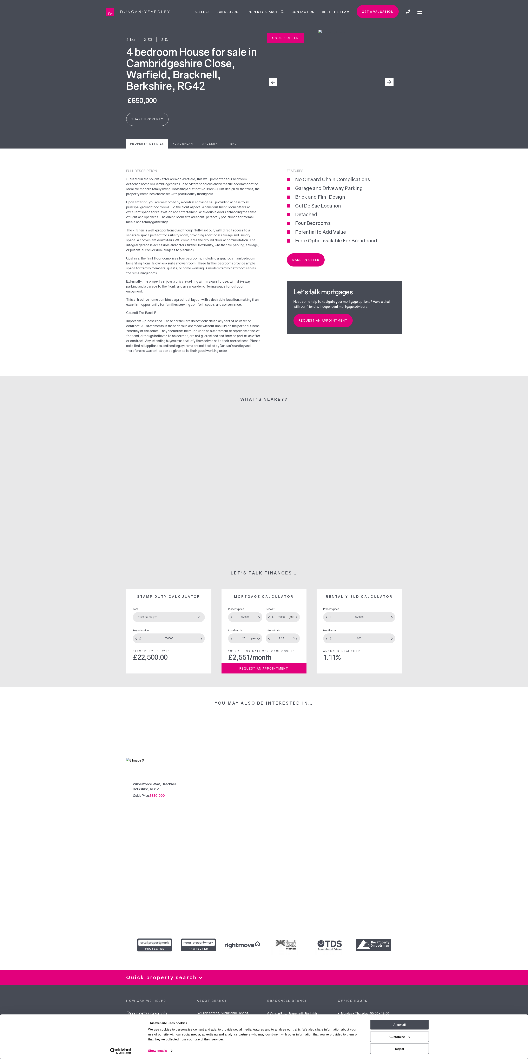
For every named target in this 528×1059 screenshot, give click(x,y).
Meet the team (335, 11)
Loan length (235, 630)
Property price (141, 630)
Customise (397, 1037)
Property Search (262, 11)
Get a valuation (378, 11)
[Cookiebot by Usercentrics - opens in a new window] (121, 1051)
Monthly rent (330, 630)
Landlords (227, 11)
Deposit (270, 609)
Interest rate (273, 630)
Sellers (202, 11)
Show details (157, 1050)
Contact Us (302, 11)
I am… (136, 609)
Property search (146, 1013)
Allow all (399, 1024)
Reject (399, 1049)
